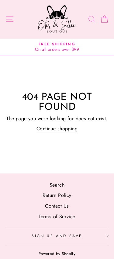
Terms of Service (57, 216)
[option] (57, 47)
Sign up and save (57, 236)
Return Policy (57, 195)
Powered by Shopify (57, 254)
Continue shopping (57, 128)
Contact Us (57, 205)
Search (57, 184)
